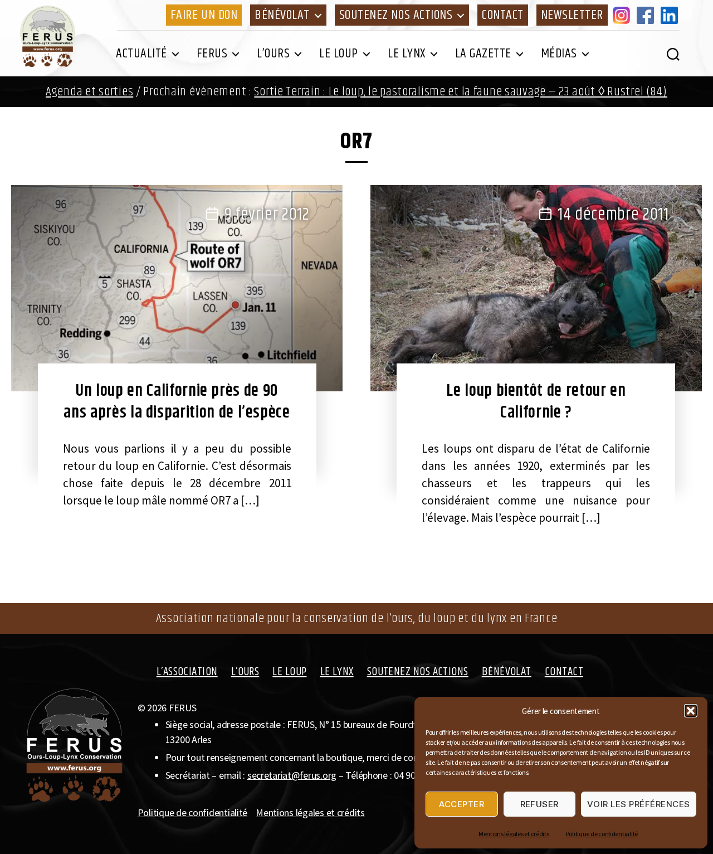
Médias (559, 53)
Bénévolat (282, 15)
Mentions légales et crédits (513, 833)
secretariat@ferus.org (291, 775)
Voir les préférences (638, 804)
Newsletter (572, 15)
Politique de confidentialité (602, 833)
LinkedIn (671, 15)
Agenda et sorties (89, 91)
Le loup (338, 53)
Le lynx (407, 53)
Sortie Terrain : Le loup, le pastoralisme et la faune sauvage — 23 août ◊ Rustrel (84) (460, 91)
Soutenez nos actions (395, 15)
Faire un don (203, 15)
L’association (187, 672)
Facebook (647, 15)
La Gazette (483, 53)
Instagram (623, 15)
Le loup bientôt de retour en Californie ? (536, 401)
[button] (690, 710)
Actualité (141, 53)
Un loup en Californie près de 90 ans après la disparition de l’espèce (177, 401)
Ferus (212, 53)
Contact (503, 15)
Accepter (461, 804)
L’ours (273, 53)
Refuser (539, 804)
